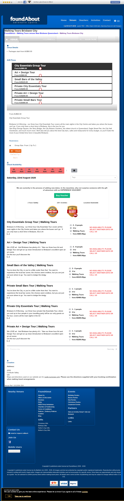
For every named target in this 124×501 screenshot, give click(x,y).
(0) (118, 21)
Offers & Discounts (44, 398)
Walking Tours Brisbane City (71, 33)
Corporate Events (74, 404)
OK (8, 496)
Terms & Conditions (45, 409)
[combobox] (93, 178)
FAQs (40, 402)
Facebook (10, 442)
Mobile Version (14, 451)
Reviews (41, 400)
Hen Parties (72, 400)
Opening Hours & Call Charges (111, 26)
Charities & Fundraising (46, 407)
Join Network (115, 2)
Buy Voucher (62, 195)
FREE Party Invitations (46, 404)
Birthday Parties (73, 395)
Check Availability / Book (15, 151)
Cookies (41, 414)
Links (70, 421)
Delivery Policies (51, 411)
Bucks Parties (73, 398)
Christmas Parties (74, 402)
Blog (39, 416)
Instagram (29, 2)
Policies (41, 411)
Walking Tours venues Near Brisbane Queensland (37, 33)
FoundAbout (9, 33)
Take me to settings (23, 496)
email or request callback (19, 433)
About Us (41, 395)
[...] (8, 234)
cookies (85, 492)
